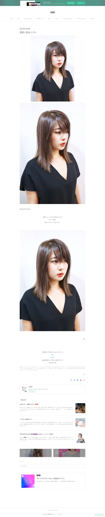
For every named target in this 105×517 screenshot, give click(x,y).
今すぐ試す (71, 3)
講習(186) (80, 368)
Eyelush (52, 357)
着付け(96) (31, 368)
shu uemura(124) (48, 367)
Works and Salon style (81, 18)
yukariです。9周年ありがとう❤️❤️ (29, 404)
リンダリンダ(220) (48, 368)
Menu (49, 18)
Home (11, 18)
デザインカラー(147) (28, 367)
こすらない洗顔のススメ (26, 419)
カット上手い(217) (25, 370)
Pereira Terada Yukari (67, 18)
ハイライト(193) (36, 368)
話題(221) (31, 370)
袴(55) (27, 368)
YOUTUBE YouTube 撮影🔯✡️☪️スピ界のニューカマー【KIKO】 (37, 434)
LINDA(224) (60, 368)
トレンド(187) (22, 368)
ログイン (81, 3)
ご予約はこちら (39, 18)
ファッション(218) (66, 368)
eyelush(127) (77, 367)
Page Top (52, 504)
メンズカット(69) (67, 367)
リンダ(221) (55, 368)
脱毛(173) (76, 368)
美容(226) (72, 368)
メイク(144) (61, 367)
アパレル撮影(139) (55, 367)
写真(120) (72, 367)
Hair (52, 355)
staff (18, 18)
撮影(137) (21, 367)
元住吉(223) (36, 370)
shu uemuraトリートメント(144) (38, 367)
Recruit (56, 18)
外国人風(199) (42, 368)
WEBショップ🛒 (28, 18)
